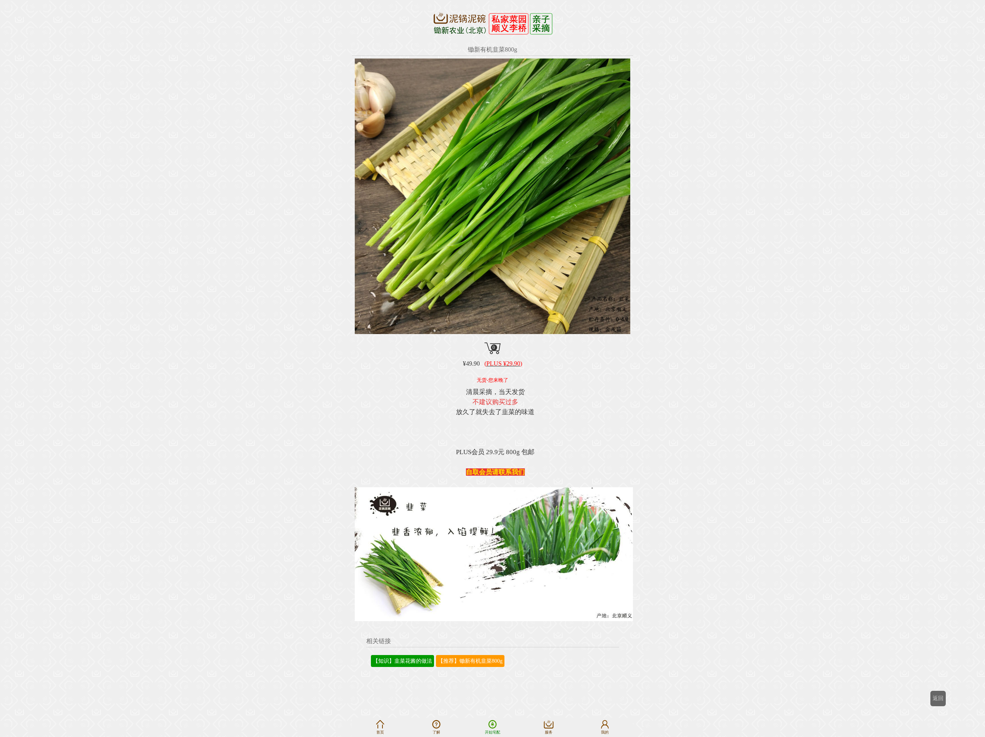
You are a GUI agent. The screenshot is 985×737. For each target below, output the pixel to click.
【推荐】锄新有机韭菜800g (470, 661)
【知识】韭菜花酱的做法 (402, 661)
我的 (605, 732)
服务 (549, 732)
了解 (436, 732)
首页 (380, 732)
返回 (938, 698)
